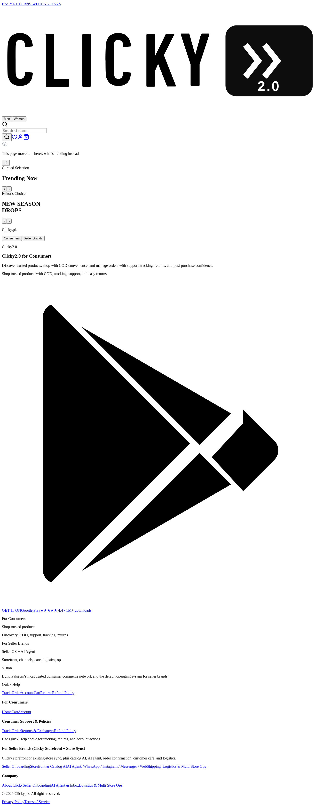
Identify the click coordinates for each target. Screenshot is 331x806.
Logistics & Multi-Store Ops (100, 785)
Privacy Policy (13, 802)
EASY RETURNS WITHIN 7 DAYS (31, 4)
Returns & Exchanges (37, 731)
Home (6, 712)
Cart (37, 693)
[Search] (7, 137)
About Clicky (12, 785)
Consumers (12, 238)
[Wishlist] (14, 138)
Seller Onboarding (37, 785)
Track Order (11, 693)
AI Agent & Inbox (65, 785)
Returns (46, 693)
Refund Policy (63, 693)
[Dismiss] (6, 163)
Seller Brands (33, 238)
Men (7, 119)
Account (27, 693)
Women (19, 119)
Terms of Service (37, 802)
